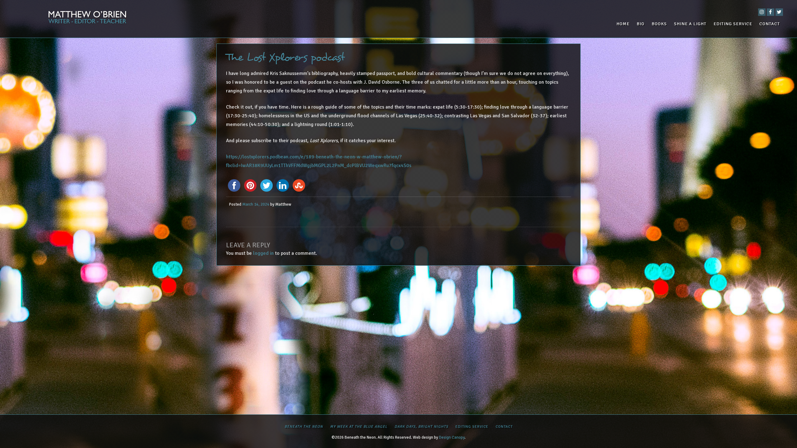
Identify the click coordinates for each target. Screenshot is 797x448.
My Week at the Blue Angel (358, 426)
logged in (263, 253)
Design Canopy (452, 437)
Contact (769, 23)
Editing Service (733, 23)
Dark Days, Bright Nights (421, 426)
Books (659, 23)
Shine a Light (690, 23)
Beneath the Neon (304, 426)
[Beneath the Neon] (139, 19)
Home (623, 23)
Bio (640, 23)
